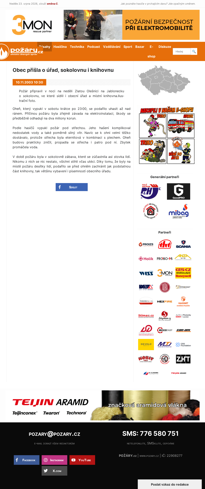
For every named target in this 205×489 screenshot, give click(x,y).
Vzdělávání (111, 47)
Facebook (28, 460)
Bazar (139, 47)
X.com (57, 471)
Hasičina (60, 47)
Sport (128, 47)
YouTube (84, 460)
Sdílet (73, 187)
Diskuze (165, 47)
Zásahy (44, 47)
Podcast (93, 47)
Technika (77, 47)
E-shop (151, 51)
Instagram (56, 460)
